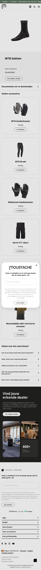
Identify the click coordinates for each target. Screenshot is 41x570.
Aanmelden (20, 303)
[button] (37, 265)
